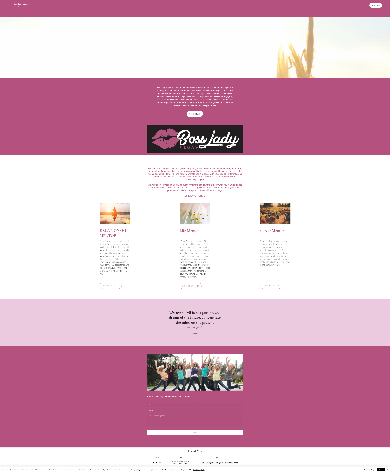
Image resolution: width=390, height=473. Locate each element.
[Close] (387, 469)
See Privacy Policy (199, 470)
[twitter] (157, 463)
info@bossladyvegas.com (180, 461)
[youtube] (160, 463)
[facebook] (154, 463)
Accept (381, 470)
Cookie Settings (369, 470)
